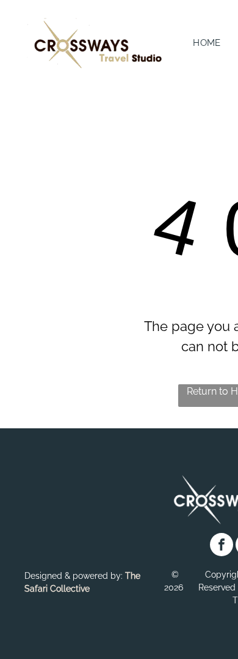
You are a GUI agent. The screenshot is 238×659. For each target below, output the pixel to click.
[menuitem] (207, 43)
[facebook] (221, 546)
